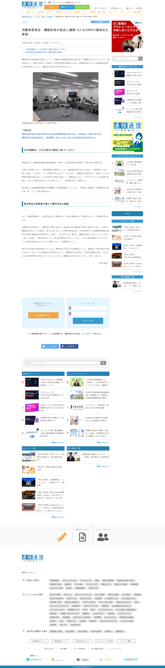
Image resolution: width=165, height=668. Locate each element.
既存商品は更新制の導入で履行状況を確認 (44, 52)
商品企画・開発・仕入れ (126, 580)
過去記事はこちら (82, 641)
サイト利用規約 (79, 649)
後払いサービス (86, 598)
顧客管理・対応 (56, 584)
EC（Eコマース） (56, 42)
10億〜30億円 (96, 631)
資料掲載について (116, 8)
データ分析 (78, 584)
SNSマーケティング (91, 606)
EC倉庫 (82, 621)
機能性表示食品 (27, 42)
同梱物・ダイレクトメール (69, 613)
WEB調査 (98, 617)
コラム (85, 12)
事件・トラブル (126, 12)
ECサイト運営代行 (57, 598)
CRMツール (72, 621)
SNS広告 (93, 621)
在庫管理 (111, 613)
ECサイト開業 (55, 594)
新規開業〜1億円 (56, 631)
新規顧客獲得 (80, 588)
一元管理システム (111, 598)
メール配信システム (128, 598)
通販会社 (59, 12)
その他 (69, 588)
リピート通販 (99, 594)
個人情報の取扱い (98, 649)
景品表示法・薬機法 (126, 617)
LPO (84, 609)
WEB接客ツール (73, 609)
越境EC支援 (54, 617)
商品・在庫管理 (108, 580)
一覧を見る (137, 117)
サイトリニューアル (69, 580)
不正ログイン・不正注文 (82, 617)
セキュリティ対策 (56, 588)
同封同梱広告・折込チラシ (121, 606)
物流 (97, 580)
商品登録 (137, 594)
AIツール (63, 625)
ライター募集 (126, 641)
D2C (61, 621)
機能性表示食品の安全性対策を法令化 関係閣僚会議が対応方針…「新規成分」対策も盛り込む (62, 134)
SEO (136, 602)
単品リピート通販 (120, 584)
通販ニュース (31, 12)
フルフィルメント (124, 613)
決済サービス (71, 598)
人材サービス (93, 588)
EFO (92, 609)
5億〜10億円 (82, 631)
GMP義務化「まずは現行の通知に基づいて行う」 (47, 49)
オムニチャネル (110, 617)
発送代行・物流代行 (71, 602)
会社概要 (63, 649)
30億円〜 (109, 631)
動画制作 (86, 613)
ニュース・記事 (39, 16)
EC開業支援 (54, 580)
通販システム (106, 584)
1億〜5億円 (70, 631)
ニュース (52, 7)
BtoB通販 (134, 584)
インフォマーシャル (57, 609)
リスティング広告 (89, 602)
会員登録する (43, 315)
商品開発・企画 (56, 602)
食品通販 (45, 42)
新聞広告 (105, 606)
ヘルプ (127, 214)
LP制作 (53, 621)
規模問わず (119, 631)
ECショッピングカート (83, 594)
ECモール (68, 12)
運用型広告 (76, 606)
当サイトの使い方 (100, 8)
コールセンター (92, 584)
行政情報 (92, 12)
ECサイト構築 (113, 594)
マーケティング (113, 12)
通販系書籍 (137, 12)
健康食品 (37, 42)
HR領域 (53, 625)
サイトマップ (116, 649)
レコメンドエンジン (105, 609)
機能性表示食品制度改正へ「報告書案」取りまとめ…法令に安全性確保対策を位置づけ (59, 137)
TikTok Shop (75, 625)
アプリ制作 (126, 594)
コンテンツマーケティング (59, 606)
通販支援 (77, 12)
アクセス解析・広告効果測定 (125, 609)
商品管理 (98, 598)
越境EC (67, 584)
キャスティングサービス (108, 621)
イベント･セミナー (82, 7)
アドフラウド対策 (127, 621)
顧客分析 (53, 613)
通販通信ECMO (27, 16)
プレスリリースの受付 (104, 641)
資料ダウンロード (67, 7)
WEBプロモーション (123, 602)
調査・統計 (101, 12)
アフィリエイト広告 (105, 602)
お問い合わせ (49, 649)
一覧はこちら (56, 442)
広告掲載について (39, 641)
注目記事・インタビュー (46, 12)
